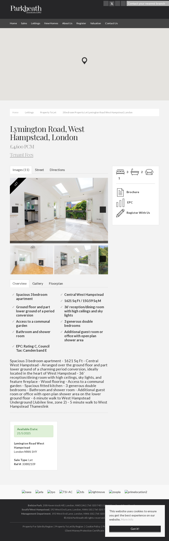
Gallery (37, 283)
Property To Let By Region (69, 526)
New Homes (51, 23)
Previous (16, 212)
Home (13, 23)
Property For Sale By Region (38, 526)
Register (81, 23)
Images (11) (21, 170)
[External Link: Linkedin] (124, 3)
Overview (20, 283)
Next (103, 212)
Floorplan (56, 283)
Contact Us (111, 23)
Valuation (95, 23)
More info (127, 519)
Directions (57, 170)
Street (39, 170)
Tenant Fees (21, 154)
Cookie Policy (93, 526)
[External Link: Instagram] (118, 3)
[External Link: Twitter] (111, 3)
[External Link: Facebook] (106, 3)
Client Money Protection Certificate (84, 530)
